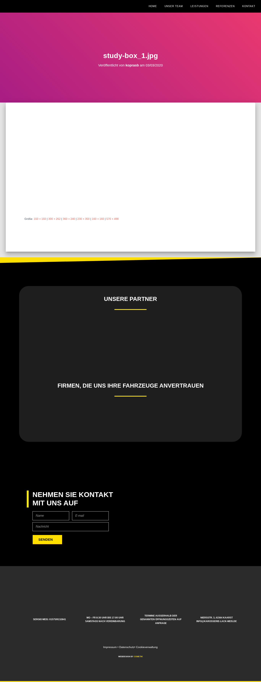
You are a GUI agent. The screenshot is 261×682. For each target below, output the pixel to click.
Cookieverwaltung (147, 647)
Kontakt (248, 6)
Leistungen (199, 6)
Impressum (110, 647)
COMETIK (138, 656)
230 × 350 (83, 218)
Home (153, 6)
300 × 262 (54, 218)
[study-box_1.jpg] (76, 163)
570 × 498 (112, 218)
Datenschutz (126, 647)
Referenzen (225, 6)
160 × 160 (98, 218)
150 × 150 (40, 218)
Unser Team (174, 6)
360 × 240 (69, 218)
